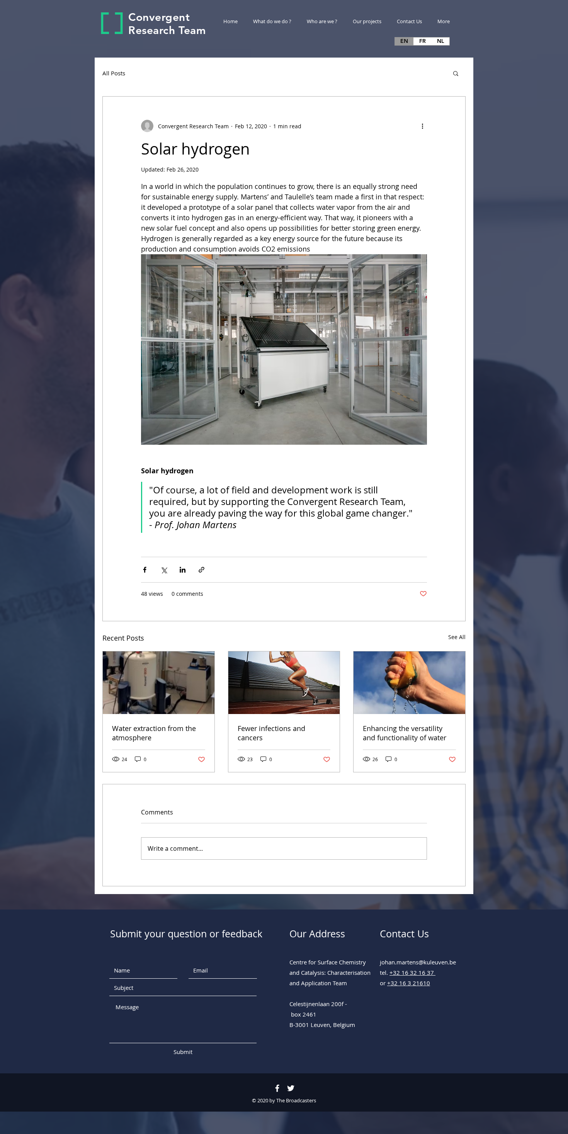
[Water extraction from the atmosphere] (158, 682)
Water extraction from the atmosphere (154, 733)
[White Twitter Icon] (291, 1088)
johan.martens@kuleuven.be (418, 962)
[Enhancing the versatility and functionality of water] (409, 682)
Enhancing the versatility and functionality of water (404, 733)
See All (457, 637)
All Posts (113, 73)
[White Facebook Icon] (277, 1088)
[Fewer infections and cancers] (284, 682)
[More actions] (422, 126)
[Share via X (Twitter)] (163, 569)
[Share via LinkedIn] (182, 569)
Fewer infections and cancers (271, 733)
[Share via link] (201, 569)
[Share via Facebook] (144, 569)
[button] (455, 73)
